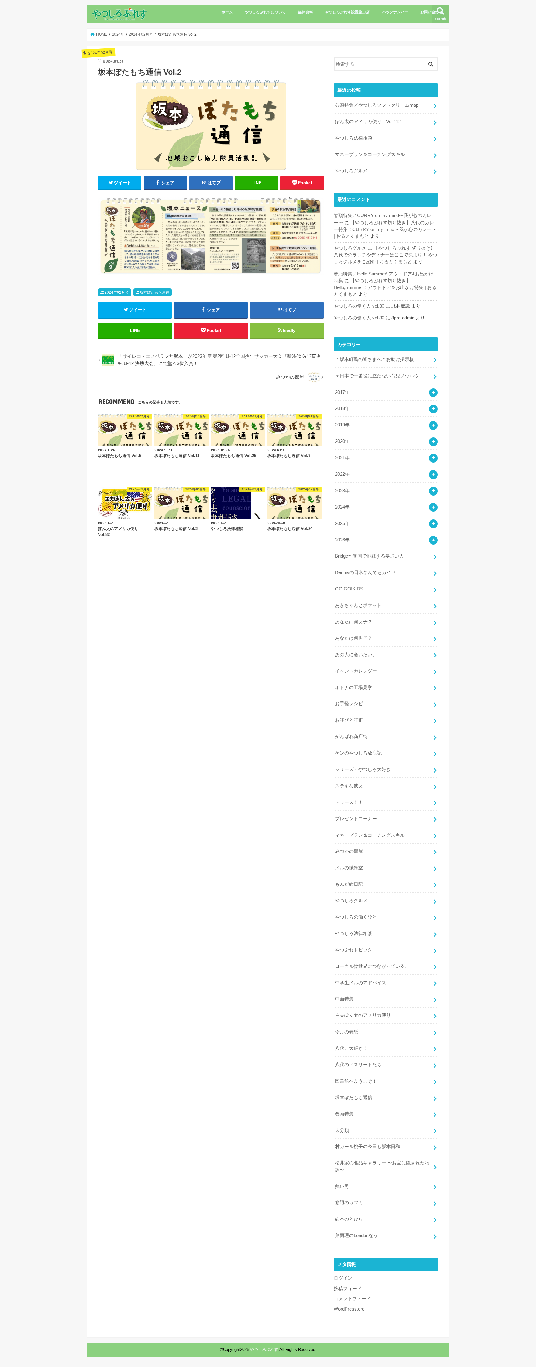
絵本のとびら (349, 1219)
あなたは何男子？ (353, 638)
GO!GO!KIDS (349, 588)
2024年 (342, 507)
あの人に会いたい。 (356, 654)
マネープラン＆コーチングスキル (370, 154)
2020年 (342, 441)
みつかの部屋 (349, 851)
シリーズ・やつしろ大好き (363, 769)
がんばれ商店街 (351, 736)
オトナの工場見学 (353, 687)
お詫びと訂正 (349, 720)
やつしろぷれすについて (265, 12)
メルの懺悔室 (349, 867)
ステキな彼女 (349, 785)
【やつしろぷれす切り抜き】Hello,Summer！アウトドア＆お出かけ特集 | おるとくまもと (385, 287)
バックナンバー (395, 12)
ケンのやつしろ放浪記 (358, 752)
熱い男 (342, 1186)
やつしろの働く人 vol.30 (359, 306)
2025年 (342, 523)
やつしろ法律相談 (353, 138)
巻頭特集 (344, 1113)
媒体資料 (305, 12)
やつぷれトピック (353, 949)
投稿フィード (348, 1288)
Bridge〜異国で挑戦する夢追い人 (369, 556)
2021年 (342, 457)
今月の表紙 (346, 1031)
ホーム (227, 12)
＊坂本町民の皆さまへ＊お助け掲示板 (374, 359)
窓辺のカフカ (349, 1202)
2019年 (342, 424)
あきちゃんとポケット (358, 605)
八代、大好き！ (351, 1048)
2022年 (342, 474)
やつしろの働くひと (356, 917)
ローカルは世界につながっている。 (372, 966)
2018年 (342, 408)
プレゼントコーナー (356, 818)
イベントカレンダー (356, 671)
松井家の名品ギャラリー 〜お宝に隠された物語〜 (382, 1166)
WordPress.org (349, 1309)
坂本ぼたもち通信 (154, 292)
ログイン (343, 1278)
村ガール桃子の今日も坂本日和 (367, 1146)
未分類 (342, 1130)
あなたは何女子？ (353, 621)
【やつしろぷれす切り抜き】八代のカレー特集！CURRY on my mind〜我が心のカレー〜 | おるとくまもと (385, 229)
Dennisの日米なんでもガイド (365, 572)
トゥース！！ (349, 802)
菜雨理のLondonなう (356, 1235)
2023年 (342, 490)
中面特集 (344, 998)
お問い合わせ (431, 12)
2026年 (342, 539)
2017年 (342, 392)
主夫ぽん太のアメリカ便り (363, 1015)
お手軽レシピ (349, 703)
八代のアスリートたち (358, 1064)
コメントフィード (352, 1298)
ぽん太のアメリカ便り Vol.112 (368, 121)
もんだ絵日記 (349, 884)
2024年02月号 (117, 292)
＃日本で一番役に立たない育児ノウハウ (377, 375)
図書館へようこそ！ (356, 1081)
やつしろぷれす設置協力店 (347, 12)
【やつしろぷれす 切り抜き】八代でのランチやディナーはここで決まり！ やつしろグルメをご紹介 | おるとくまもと (385, 255)
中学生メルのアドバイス (360, 982)
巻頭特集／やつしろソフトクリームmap (376, 105)
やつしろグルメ (351, 170)
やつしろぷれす (264, 1349)
